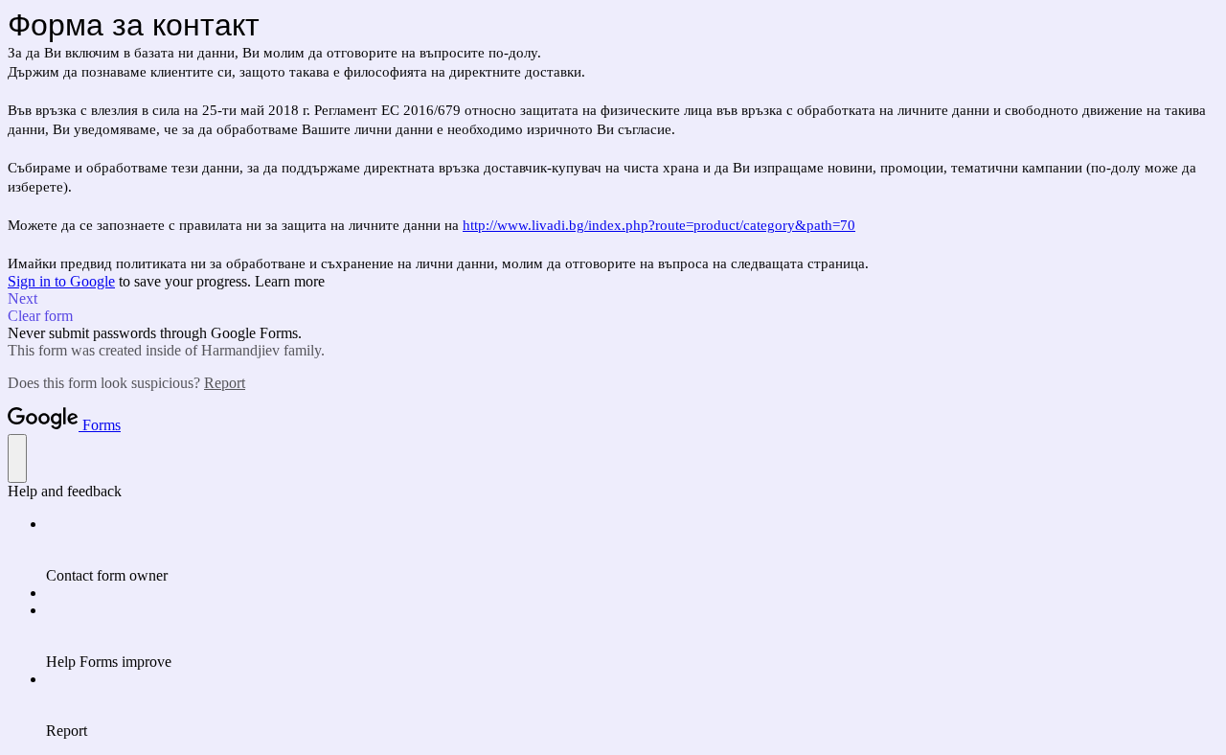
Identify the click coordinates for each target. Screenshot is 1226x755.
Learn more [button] (290, 281)
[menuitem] (632, 549)
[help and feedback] (17, 458)
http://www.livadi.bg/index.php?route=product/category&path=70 (659, 225)
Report (224, 383)
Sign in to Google (61, 281)
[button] (613, 299)
